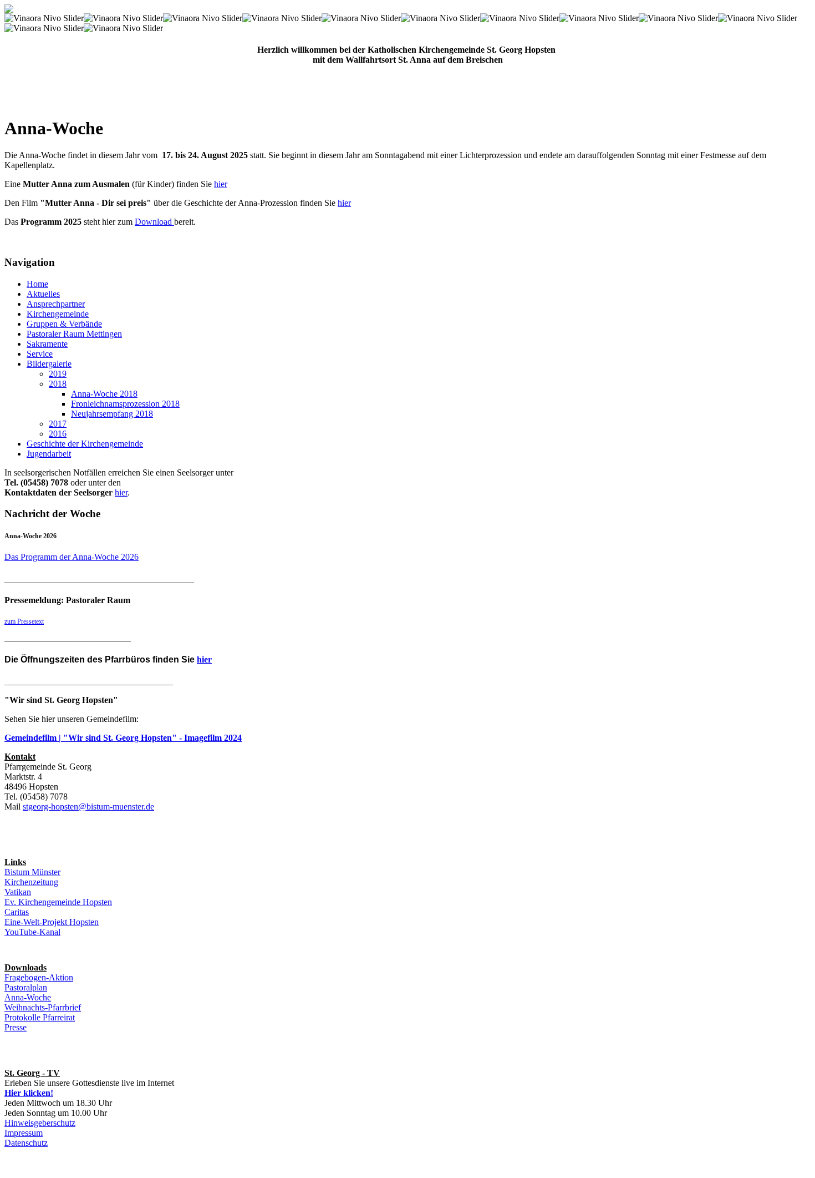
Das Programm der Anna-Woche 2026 (71, 557)
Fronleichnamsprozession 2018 (125, 403)
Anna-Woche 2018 (104, 393)
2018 (58, 383)
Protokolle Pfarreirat (39, 1017)
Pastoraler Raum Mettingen (74, 333)
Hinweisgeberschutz (39, 1123)
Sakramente (47, 343)
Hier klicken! (28, 1093)
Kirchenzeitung (31, 882)
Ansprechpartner (56, 304)
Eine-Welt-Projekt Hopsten (51, 922)
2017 (58, 423)
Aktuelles (43, 294)
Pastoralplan (25, 987)
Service (40, 353)
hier (220, 184)
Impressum (23, 1132)
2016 (58, 433)
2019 (58, 373)
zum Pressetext (24, 621)
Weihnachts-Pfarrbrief (42, 1007)
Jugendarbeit (49, 453)
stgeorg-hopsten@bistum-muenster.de (88, 806)
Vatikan (17, 892)
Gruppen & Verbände (64, 323)
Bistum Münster (32, 872)
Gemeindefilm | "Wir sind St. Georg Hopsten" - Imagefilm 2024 (123, 737)
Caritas (16, 912)
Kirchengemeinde (58, 313)
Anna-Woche (27, 997)
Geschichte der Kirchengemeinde (85, 443)
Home (37, 284)
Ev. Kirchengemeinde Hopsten (58, 902)
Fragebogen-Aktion (38, 977)
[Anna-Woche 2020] (173, 221)
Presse (15, 1027)
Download (153, 221)
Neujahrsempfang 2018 (112, 413)
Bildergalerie (49, 363)
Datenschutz (26, 1142)
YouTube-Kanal (32, 932)
